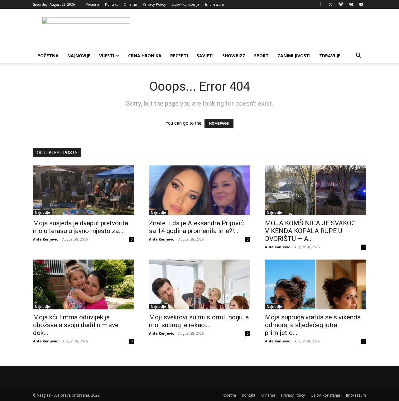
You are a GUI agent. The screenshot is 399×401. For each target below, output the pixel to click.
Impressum (214, 4)
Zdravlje (329, 56)
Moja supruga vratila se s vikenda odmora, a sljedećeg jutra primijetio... (313, 325)
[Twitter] (330, 4)
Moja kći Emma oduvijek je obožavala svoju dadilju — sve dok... (75, 325)
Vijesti (106, 56)
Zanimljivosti (293, 56)
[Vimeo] (340, 4)
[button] (358, 56)
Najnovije (78, 56)
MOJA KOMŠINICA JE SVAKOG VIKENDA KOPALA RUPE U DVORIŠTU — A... (310, 230)
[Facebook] (320, 4)
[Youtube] (361, 4)
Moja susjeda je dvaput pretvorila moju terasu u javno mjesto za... (80, 227)
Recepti (179, 56)
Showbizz (233, 56)
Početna (92, 4)
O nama (130, 4)
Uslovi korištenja (185, 4)
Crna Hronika (144, 56)
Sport (261, 56)
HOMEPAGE (219, 123)
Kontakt (111, 4)
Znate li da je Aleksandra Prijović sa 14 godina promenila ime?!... (196, 227)
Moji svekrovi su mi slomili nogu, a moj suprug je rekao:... (199, 321)
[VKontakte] (351, 4)
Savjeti (205, 56)
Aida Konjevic (45, 239)
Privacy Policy (154, 4)
